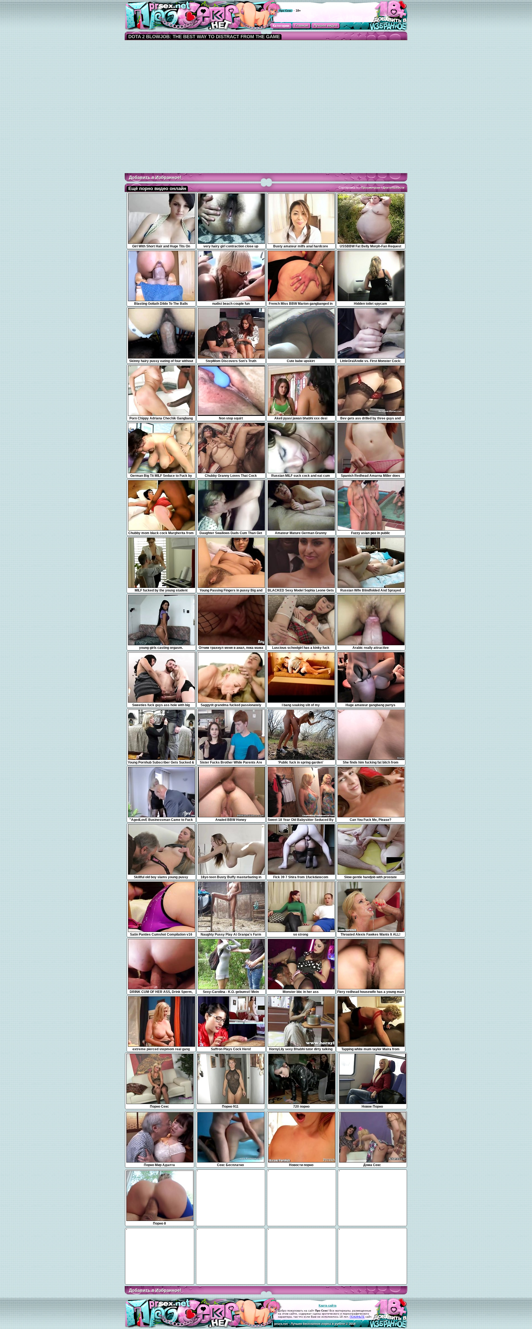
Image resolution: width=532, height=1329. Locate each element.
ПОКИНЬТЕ (357, 1316)
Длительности (394, 187)
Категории (281, 26)
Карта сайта (327, 1305)
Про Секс (285, 10)
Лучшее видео (325, 25)
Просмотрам (370, 187)
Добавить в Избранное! (155, 177)
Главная (301, 25)
